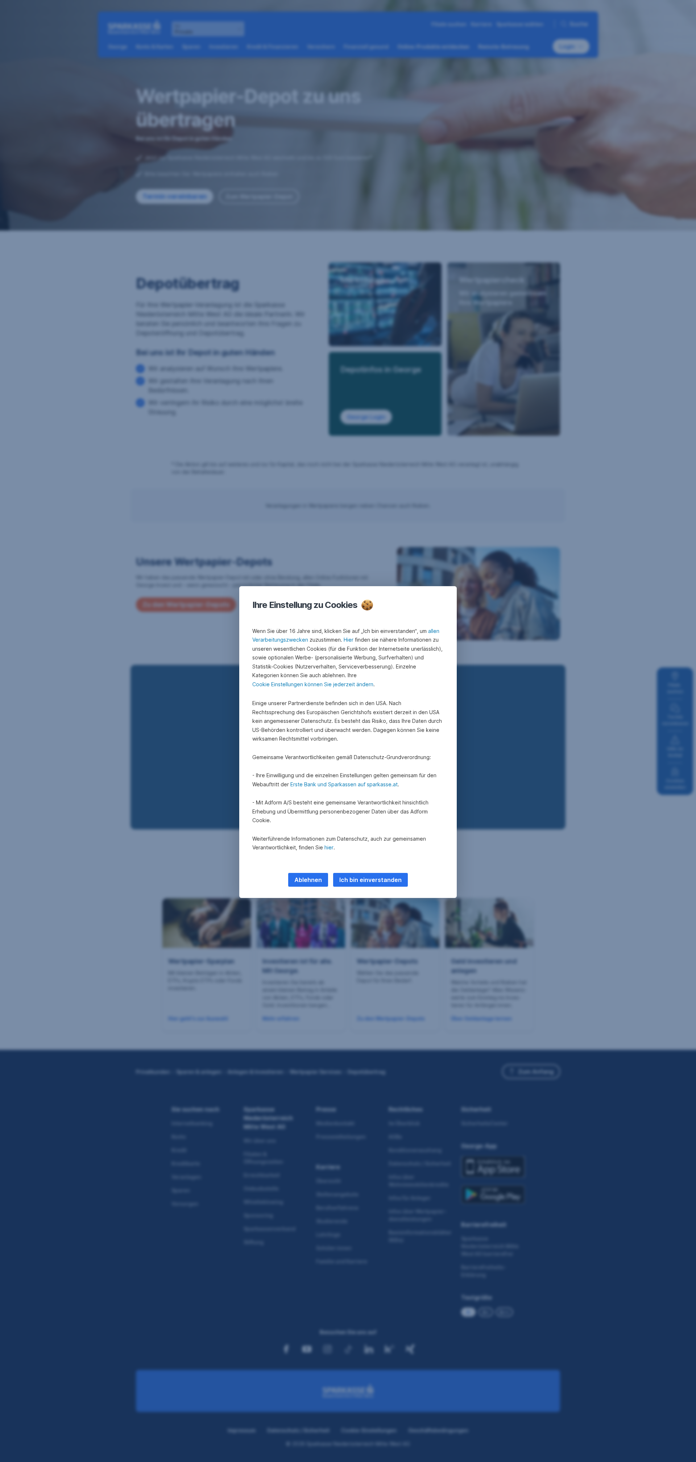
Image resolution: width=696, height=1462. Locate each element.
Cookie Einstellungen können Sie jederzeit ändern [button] (312, 684)
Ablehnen (308, 879)
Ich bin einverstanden (370, 879)
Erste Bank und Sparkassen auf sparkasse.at (344, 784)
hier (329, 847)
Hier (348, 640)
